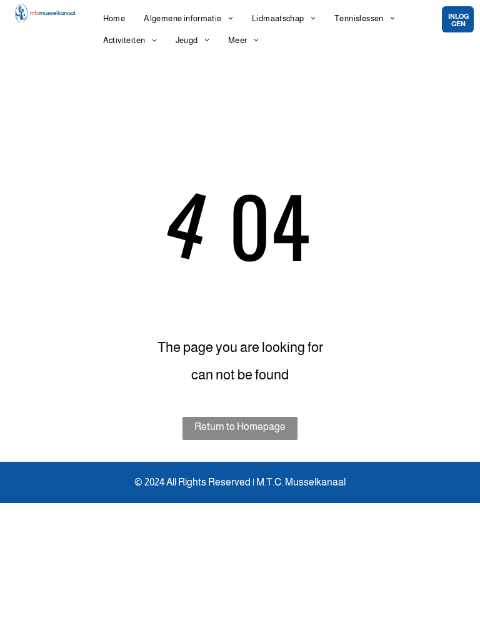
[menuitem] (114, 18)
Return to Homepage (240, 426)
